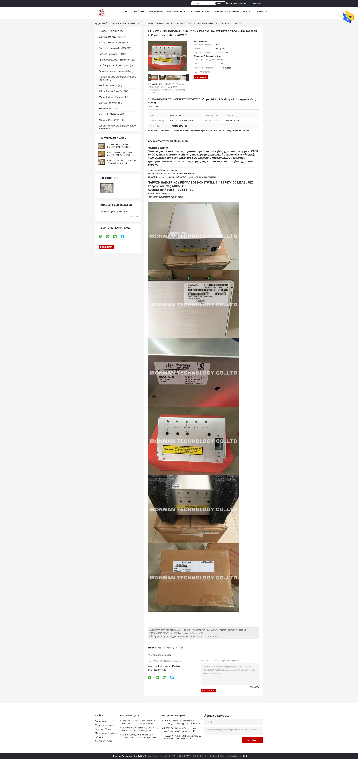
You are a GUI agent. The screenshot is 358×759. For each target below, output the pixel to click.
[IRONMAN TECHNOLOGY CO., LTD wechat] (116, 236)
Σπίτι (127, 12)
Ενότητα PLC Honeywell (111, 42)
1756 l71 (169, 648)
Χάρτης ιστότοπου (103, 741)
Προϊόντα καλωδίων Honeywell (114, 59)
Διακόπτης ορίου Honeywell (113, 71)
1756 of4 (161, 648)
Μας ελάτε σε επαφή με (227, 12)
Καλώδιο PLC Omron (109, 120)
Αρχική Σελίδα (101, 23)
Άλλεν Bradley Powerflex (111, 91)
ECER (244, 756)
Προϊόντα (139, 12)
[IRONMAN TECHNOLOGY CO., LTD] (100, 12)
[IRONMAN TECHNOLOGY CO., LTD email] (102, 236)
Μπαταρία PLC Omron (110, 114)
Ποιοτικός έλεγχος (201, 12)
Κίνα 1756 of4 (140, 756)
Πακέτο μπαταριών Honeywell (114, 65)
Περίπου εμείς (156, 12)
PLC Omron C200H (108, 108)
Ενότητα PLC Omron (109, 102)
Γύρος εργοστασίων (177, 12)
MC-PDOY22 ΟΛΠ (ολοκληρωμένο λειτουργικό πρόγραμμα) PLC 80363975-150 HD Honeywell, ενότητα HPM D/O (182, 723)
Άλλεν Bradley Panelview (111, 97)
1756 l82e (178, 648)
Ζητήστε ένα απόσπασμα (237, 3)
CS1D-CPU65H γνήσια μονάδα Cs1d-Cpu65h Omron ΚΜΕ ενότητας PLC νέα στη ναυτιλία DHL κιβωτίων (139, 737)
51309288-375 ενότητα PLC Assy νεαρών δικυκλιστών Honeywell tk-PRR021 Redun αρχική (182, 738)
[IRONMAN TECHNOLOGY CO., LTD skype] (124, 236)
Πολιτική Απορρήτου (122, 756)
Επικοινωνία (200, 77)
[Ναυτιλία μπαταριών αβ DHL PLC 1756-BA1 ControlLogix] (101, 162)
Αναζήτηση (221, 3)
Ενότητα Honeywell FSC (111, 54)
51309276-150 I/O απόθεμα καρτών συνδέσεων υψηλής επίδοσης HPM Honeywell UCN (180, 730)
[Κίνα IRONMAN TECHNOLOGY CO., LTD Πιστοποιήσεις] (106, 188)
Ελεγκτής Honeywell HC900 (113, 48)
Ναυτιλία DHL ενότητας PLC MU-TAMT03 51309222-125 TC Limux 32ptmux (140, 729)
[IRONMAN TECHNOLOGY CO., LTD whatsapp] (109, 236)
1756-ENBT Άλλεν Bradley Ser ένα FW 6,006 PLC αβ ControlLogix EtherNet (138, 722)
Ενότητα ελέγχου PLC (131, 23)
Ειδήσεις (247, 12)
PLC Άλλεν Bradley (108, 85)
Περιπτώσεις (262, 12)
